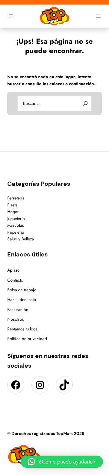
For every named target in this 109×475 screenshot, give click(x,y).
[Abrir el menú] (11, 16)
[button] (62, 462)
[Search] (85, 103)
